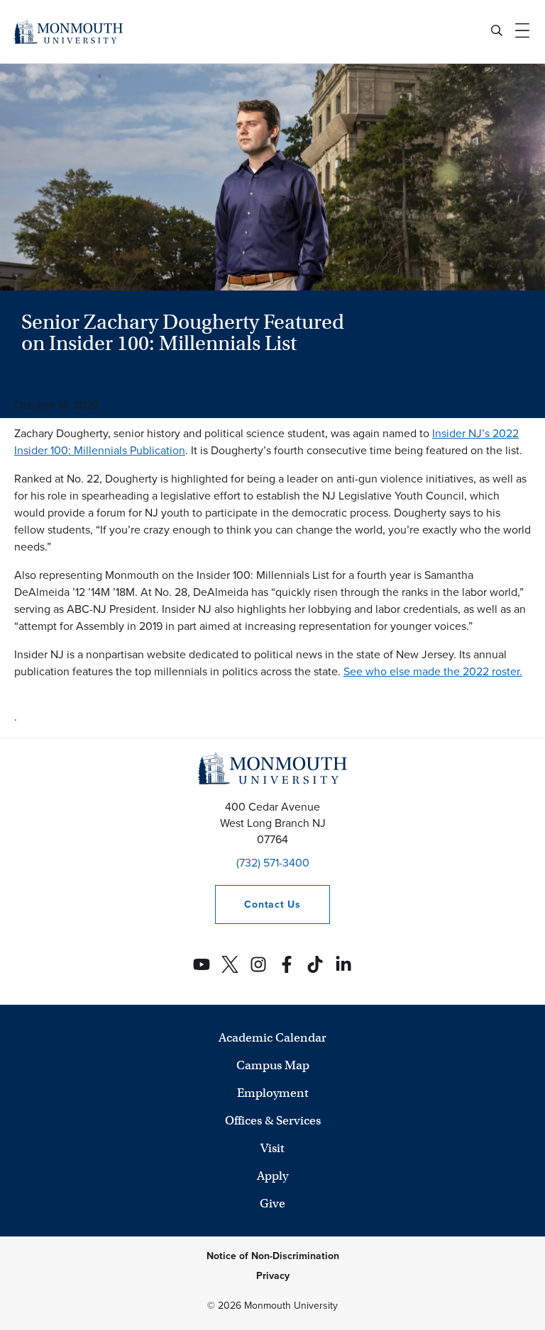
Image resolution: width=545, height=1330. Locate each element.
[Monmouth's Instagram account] (258, 964)
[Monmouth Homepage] (68, 31)
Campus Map (272, 1065)
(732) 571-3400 (272, 863)
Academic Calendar (272, 1037)
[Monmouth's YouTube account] (201, 964)
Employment (273, 1093)
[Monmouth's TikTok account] (315, 964)
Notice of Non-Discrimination (273, 1256)
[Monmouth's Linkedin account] (343, 964)
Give (272, 1203)
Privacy (273, 1275)
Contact (257, 904)
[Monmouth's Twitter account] (229, 964)
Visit (272, 1148)
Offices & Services (273, 1120)
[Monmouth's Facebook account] (286, 964)
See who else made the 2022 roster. (432, 671)
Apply (272, 1175)
